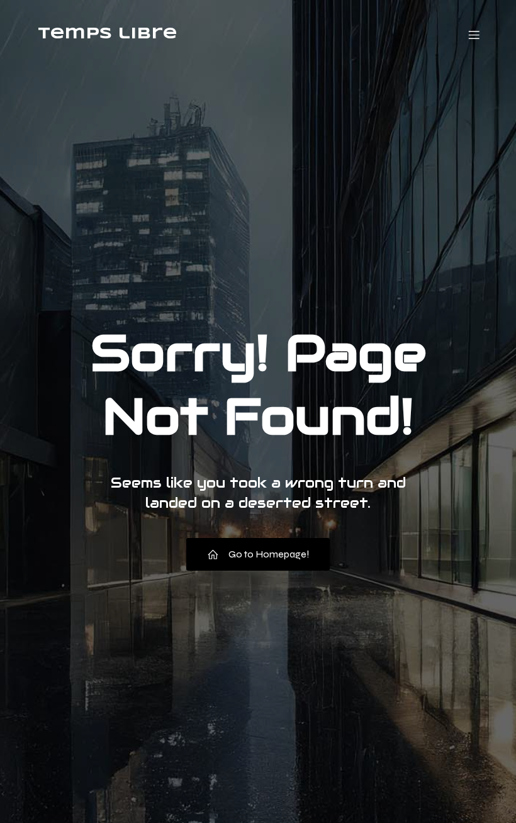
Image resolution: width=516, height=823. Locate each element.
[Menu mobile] (474, 34)
